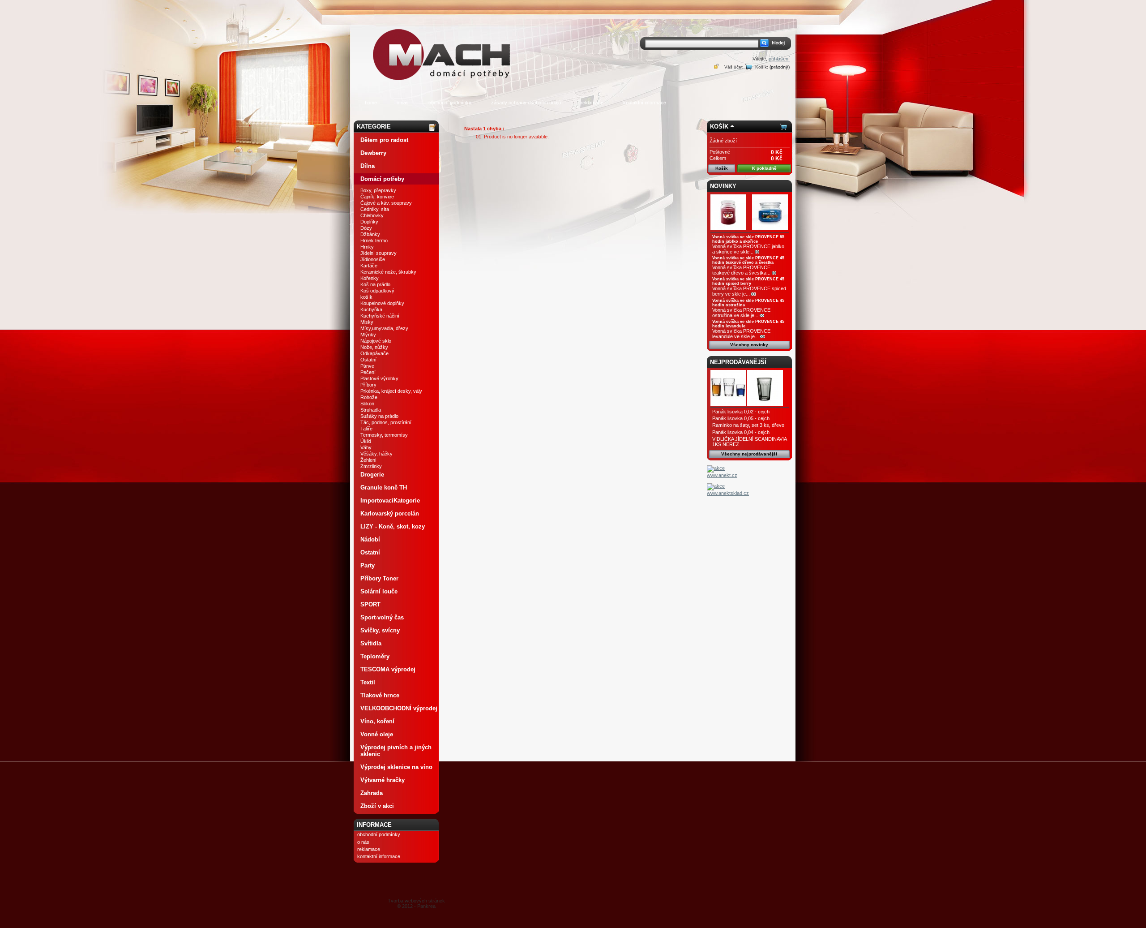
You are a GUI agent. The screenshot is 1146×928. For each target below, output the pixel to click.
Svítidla (370, 643)
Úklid (365, 441)
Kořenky (369, 278)
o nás (403, 102)
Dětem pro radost (384, 140)
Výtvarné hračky (382, 780)
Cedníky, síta (374, 209)
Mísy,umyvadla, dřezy (384, 328)
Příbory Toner (379, 578)
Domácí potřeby (382, 179)
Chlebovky (372, 215)
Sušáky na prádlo (379, 416)
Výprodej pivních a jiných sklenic (396, 750)
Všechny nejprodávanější (749, 453)
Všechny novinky (749, 344)
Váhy (366, 447)
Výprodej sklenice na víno (396, 767)
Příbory (368, 384)
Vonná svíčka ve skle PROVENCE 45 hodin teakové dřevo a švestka (748, 260)
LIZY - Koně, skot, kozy (392, 526)
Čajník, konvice (377, 196)
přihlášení (779, 58)
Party (367, 565)
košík (366, 297)
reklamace (592, 102)
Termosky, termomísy (384, 435)
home (371, 102)
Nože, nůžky (374, 347)
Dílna (367, 166)
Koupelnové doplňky (382, 303)
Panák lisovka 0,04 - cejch (741, 432)
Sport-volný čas (382, 617)
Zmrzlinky (371, 466)
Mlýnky (368, 334)
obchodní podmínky (449, 102)
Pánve (367, 366)
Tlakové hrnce (379, 695)
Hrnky (367, 246)
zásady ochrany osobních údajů (526, 102)
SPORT (370, 604)
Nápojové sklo (375, 341)
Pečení (368, 372)
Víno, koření (377, 721)
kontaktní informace (644, 102)
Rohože (368, 397)
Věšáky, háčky (376, 453)
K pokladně (764, 168)
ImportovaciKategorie (390, 500)
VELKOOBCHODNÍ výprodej (398, 708)
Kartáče (368, 265)
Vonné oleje (376, 734)
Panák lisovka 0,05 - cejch (741, 418)
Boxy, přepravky (378, 190)
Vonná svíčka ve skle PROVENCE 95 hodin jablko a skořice (748, 239)
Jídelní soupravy (378, 253)
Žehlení (368, 460)
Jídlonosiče (372, 259)
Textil (367, 682)
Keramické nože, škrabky (388, 272)
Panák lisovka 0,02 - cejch (741, 411)
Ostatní (368, 359)
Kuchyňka (371, 309)
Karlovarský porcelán (389, 513)
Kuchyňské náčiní (379, 315)
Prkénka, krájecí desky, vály (391, 391)
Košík (719, 126)
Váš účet (733, 66)
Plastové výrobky (379, 378)
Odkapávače (374, 353)
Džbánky (370, 234)
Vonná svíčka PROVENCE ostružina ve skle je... (741, 312)
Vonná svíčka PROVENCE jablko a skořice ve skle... (748, 249)
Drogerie (372, 474)
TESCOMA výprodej (387, 669)
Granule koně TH (383, 487)
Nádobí (370, 539)
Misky (366, 322)
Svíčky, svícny (380, 630)
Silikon (367, 403)
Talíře (366, 428)
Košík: (761, 66)
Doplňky (369, 221)
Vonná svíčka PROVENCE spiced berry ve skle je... (749, 291)
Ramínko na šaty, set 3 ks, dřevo (748, 425)
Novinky (723, 186)
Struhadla (370, 409)
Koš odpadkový (377, 290)
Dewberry (373, 153)
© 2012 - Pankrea (416, 903)
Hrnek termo (374, 240)
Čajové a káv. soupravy (386, 203)
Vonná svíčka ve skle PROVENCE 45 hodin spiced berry (748, 281)
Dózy (366, 228)
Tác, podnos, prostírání (385, 422)
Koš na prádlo (375, 284)
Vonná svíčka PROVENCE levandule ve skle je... (741, 333)
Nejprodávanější (738, 362)
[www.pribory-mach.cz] (443, 42)
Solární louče (379, 591)
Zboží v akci (377, 806)
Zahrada (371, 793)
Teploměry (374, 656)
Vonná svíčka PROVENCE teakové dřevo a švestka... (741, 270)
